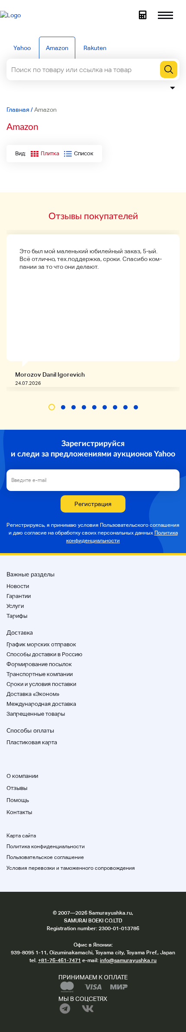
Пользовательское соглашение (45, 857)
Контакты (19, 812)
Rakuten (94, 47)
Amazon (57, 47)
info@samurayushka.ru (128, 960)
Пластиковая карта (31, 742)
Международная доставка (41, 704)
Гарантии (18, 596)
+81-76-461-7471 (59, 960)
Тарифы (16, 616)
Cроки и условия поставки (41, 684)
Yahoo (22, 47)
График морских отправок (41, 644)
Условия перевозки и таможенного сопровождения (70, 868)
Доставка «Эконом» (32, 694)
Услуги (15, 606)
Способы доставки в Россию (44, 654)
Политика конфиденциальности (45, 846)
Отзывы (16, 788)
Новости (17, 586)
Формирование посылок (39, 664)
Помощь (17, 800)
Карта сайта (21, 836)
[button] (51, 407)
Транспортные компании (39, 674)
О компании (22, 776)
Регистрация (93, 503)
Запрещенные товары (35, 714)
